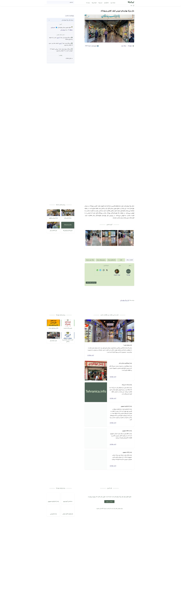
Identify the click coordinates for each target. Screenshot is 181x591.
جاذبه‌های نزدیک (112, 260)
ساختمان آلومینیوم (67, 501)
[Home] (131, 2)
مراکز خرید (123, 46)
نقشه (121, 260)
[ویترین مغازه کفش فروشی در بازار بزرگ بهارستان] (110, 238)
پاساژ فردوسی (53, 514)
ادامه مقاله (91, 355)
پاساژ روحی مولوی (53, 218)
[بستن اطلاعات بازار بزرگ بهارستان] (49, 20)
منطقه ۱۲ (70, 30)
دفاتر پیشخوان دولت (53, 328)
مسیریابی (53, 27)
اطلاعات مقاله (129, 260)
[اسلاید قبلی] (86, 240)
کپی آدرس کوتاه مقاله (91, 282)
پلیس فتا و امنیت (68, 328)
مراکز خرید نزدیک (90, 260)
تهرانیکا (130, 46)
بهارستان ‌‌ (62, 30)
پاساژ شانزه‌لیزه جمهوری (53, 501)
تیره (131, 5)
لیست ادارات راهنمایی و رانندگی (67, 340)
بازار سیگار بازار (53, 341)
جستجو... (71, 2)
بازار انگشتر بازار (53, 230)
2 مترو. (58, 38)
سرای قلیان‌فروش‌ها (68, 230)
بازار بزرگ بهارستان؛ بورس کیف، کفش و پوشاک (117, 11)
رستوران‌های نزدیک (100, 260)
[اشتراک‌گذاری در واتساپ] (97, 270)
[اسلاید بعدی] (132, 240)
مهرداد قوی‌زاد (117, 275)
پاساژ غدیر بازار (67, 218)
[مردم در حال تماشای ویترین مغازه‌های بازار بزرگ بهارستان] (126, 238)
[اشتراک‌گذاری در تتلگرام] (100, 270)
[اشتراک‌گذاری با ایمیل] (103, 270)
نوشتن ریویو (109, 502)
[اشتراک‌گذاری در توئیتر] (107, 270)
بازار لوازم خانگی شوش (68, 514)
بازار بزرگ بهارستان (124, 300)
